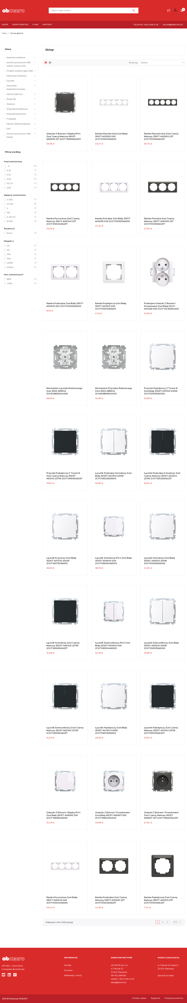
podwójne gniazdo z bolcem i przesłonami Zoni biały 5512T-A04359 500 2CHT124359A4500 (161, 306)
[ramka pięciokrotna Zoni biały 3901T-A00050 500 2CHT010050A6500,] (114, 102)
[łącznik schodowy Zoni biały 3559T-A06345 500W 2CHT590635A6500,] (163, 526)
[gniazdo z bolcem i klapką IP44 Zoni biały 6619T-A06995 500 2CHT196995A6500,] (65, 781)
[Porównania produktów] (168, 10)
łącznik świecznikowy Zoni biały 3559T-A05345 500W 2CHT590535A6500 (161, 645)
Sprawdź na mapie (166, 975)
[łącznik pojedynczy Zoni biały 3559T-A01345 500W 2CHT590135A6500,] (114, 696)
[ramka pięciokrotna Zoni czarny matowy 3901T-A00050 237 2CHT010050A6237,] (163, 102)
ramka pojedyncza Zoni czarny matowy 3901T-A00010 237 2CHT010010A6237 (160, 900)
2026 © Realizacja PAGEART (15, 998)
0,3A (20, 175)
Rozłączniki (11, 99)
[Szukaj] (134, 10)
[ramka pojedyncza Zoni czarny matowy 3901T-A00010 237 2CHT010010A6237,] (163, 866)
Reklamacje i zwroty (73, 975)
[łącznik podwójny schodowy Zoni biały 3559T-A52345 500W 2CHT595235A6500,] (114, 441)
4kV (20, 212)
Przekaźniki (11, 119)
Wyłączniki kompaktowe (17, 109)
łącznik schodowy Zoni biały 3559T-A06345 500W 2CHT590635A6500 (159, 561)
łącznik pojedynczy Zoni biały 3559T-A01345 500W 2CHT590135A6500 (111, 730)
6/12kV (20, 221)
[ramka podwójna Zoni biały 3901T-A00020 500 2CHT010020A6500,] (65, 272)
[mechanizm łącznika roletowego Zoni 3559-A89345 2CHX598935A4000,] (65, 356)
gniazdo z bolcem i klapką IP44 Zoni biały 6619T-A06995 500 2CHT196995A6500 (63, 815)
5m (20, 250)
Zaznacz (162, 62)
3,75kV (20, 199)
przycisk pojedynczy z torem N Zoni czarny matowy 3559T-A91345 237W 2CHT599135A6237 (64, 476)
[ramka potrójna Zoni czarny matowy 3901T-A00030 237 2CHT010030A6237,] (163, 187)
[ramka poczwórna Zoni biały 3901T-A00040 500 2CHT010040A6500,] (65, 866)
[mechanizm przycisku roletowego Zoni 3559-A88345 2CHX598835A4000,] (114, 356)
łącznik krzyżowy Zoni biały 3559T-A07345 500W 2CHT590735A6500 (61, 561)
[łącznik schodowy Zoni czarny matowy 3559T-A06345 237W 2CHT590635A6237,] (65, 611)
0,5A (20, 179)
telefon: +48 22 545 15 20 (146, 24)
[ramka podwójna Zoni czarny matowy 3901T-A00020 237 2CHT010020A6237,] (114, 866)
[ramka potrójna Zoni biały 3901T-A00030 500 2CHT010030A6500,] (114, 187)
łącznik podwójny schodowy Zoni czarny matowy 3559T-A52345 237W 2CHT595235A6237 (162, 476)
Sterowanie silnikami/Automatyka (15, 87)
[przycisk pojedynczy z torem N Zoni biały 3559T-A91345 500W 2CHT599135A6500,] (163, 356)
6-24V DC (20, 217)
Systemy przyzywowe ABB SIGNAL (18, 135)
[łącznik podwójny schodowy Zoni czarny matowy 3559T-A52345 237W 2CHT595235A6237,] (163, 441)
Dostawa (68, 970)
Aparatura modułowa (15, 57)
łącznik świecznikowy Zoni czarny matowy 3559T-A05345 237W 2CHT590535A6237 (64, 730)
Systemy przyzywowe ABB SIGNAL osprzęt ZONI (18, 64)
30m (20, 258)
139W (20, 283)
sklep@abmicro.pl (173, 24)
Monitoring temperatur (16, 76)
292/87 (20, 263)
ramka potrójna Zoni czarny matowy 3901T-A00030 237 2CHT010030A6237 (159, 221)
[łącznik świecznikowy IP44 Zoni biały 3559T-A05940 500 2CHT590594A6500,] (114, 611)
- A (20, 166)
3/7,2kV (20, 204)
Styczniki (10, 81)
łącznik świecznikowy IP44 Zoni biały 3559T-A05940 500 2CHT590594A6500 (112, 645)
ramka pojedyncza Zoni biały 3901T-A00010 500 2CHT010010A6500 (110, 306)
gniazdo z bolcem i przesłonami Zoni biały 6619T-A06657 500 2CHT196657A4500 (112, 815)
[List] (50, 62)
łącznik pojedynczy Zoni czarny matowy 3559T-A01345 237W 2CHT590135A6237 (161, 730)
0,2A (20, 170)
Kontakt (67, 965)
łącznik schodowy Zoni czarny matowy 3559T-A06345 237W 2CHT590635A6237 (63, 645)
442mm (20, 267)
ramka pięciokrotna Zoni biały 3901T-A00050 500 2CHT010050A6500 (111, 136)
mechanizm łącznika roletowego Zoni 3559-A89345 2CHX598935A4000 (64, 391)
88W (20, 279)
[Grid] (46, 62)
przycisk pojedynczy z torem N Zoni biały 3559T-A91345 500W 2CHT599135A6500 (161, 391)
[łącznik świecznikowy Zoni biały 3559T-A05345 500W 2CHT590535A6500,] (163, 611)
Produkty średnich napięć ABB (19, 71)
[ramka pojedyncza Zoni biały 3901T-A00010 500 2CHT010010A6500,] (114, 272)
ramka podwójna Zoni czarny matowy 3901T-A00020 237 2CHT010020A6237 (111, 900)
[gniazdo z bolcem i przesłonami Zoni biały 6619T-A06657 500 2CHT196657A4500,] (114, 781)
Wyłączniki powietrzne (16, 114)
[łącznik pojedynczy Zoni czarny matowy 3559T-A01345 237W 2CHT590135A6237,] (163, 696)
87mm (20, 233)
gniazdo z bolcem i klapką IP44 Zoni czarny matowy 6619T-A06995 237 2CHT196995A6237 (63, 136)
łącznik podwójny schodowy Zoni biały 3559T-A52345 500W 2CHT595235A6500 (113, 476)
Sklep (8, 49)
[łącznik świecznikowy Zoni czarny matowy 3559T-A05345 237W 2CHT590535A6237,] (65, 696)
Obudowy (10, 104)
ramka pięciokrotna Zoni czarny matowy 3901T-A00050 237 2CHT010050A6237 (161, 136)
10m (20, 254)
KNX (8, 129)
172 (175, 922)
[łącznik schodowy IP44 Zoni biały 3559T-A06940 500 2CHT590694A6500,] (114, 526)
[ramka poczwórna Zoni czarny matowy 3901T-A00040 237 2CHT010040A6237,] (65, 187)
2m (20, 245)
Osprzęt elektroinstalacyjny (18, 124)
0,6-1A (20, 183)
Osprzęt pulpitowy (14, 94)
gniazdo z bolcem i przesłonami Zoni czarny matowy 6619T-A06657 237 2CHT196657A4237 (161, 815)
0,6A (20, 187)
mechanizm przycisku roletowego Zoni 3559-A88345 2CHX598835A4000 (113, 391)
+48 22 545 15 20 (126, 979)
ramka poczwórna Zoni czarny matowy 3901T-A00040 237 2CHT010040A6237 (63, 221)
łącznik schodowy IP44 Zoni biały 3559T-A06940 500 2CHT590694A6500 (113, 561)
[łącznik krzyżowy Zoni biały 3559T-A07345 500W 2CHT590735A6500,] (65, 526)
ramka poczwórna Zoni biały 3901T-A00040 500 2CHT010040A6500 (61, 900)
